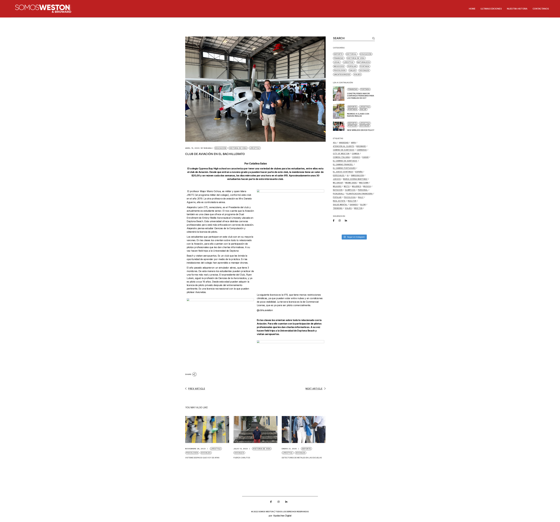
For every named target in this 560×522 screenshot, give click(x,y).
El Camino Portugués (344, 168)
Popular (352, 66)
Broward (361, 146)
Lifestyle (255, 148)
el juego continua (343, 172)
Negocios (339, 66)
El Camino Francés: (343, 164)
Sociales (206, 453)
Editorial (351, 54)
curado (356, 157)
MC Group (338, 183)
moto (347, 186)
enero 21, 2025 (289, 449)
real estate (339, 201)
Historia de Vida (238, 148)
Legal (337, 62)
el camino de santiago (345, 161)
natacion (338, 190)
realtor (352, 201)
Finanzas (339, 58)
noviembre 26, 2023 (195, 449)
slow (363, 204)
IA (348, 175)
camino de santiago (344, 150)
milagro (337, 186)
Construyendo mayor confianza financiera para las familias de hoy (360, 95)
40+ (335, 143)
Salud (352, 70)
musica (367, 186)
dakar (365, 157)
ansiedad (344, 143)
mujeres (356, 186)
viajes (348, 208)
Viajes (357, 74)
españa (359, 172)
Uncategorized (342, 74)
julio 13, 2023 (240, 449)
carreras (362, 150)
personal (363, 190)
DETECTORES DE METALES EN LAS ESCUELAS (302, 458)
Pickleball (338, 194)
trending (338, 208)
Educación (220, 148)
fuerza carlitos (241, 458)
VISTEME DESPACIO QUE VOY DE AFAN (202, 458)
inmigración (357, 175)
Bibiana (206, 148)
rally (361, 197)
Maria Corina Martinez (355, 179)
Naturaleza (363, 62)
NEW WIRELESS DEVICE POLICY (360, 130)
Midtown (364, 183)
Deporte (306, 449)
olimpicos (350, 190)
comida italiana (341, 157)
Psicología (192, 453)
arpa (353, 143)
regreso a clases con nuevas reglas (358, 115)
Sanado (354, 204)
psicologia (350, 197)
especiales (339, 175)
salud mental (340, 204)
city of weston (341, 153)
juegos (337, 179)
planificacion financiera (359, 194)
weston (358, 208)
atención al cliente (343, 146)
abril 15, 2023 (192, 148)
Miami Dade (351, 183)
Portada (364, 66)
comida (355, 153)
